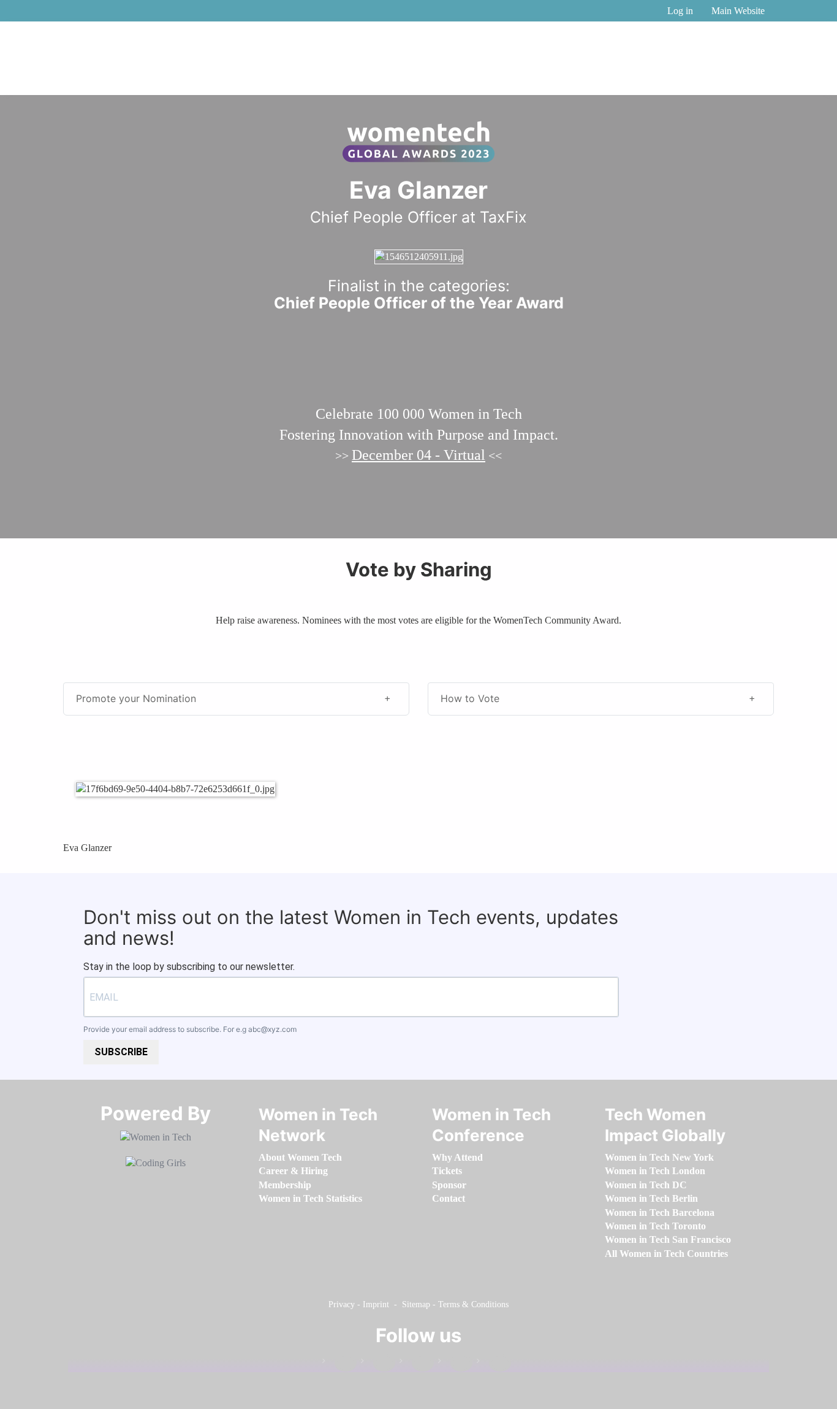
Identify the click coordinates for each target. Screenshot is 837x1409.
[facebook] (339, 1363)
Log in (680, 11)
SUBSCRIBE (121, 1052)
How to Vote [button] (470, 698)
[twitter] (455, 1363)
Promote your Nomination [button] (136, 698)
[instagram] (417, 1363)
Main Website (738, 11)
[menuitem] (300, 1157)
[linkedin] (378, 1363)
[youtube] (494, 1363)
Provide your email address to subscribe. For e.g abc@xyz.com (190, 1029)
